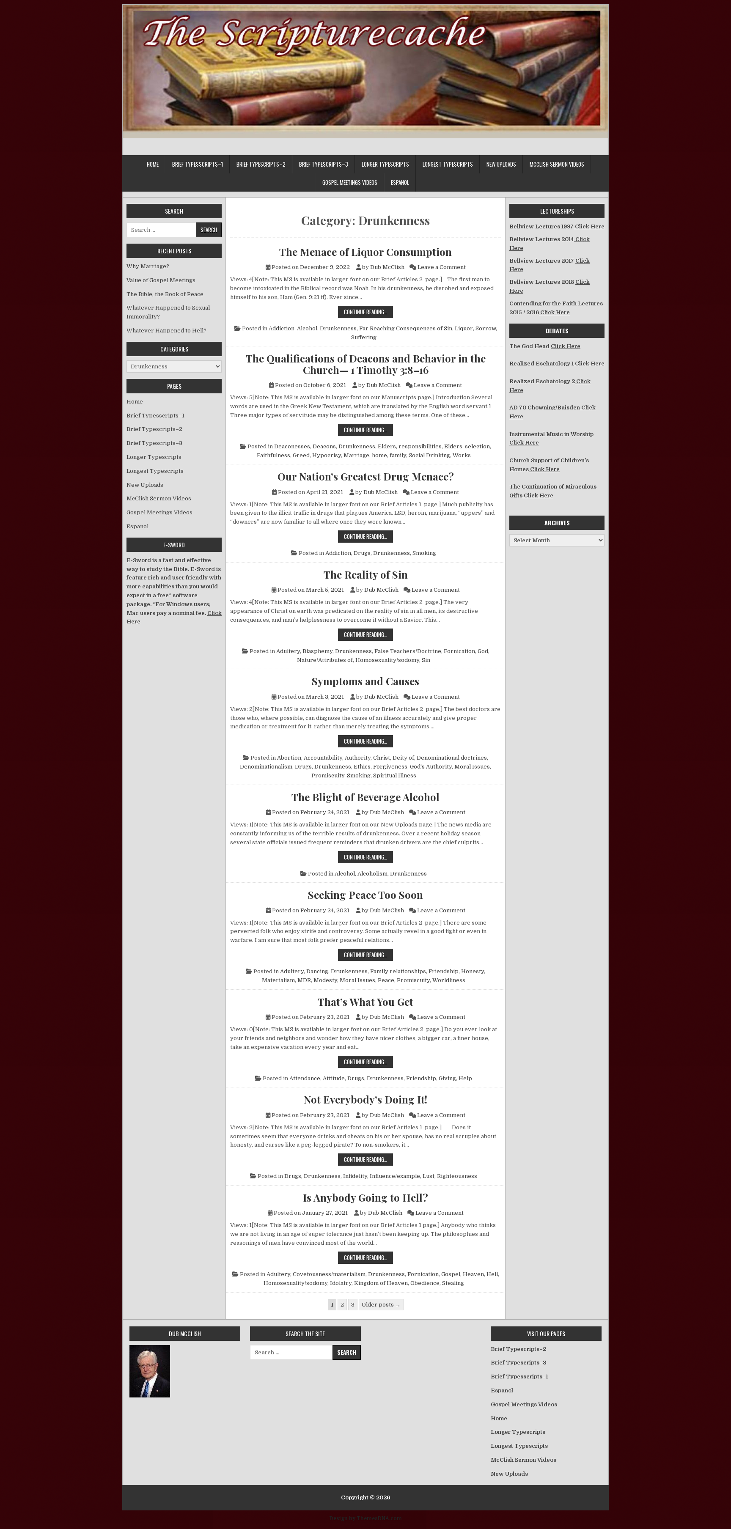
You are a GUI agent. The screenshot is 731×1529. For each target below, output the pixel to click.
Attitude (334, 1078)
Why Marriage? (147, 266)
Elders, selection (467, 446)
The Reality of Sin (366, 574)
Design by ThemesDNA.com (366, 1518)
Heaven (473, 1274)
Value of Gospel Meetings (160, 280)
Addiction (281, 328)
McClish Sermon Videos (557, 164)
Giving (447, 1078)
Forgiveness (390, 766)
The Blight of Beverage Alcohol (365, 796)
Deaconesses (292, 446)
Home (153, 164)
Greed (301, 455)
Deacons (324, 446)
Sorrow (485, 328)
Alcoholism (372, 873)
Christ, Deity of (393, 758)
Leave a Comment (442, 267)
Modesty (325, 980)
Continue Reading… (368, 311)
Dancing (317, 971)
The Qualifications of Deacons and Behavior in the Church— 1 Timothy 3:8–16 (366, 364)
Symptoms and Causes (365, 680)
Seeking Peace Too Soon (365, 894)
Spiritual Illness (394, 775)
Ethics (362, 766)
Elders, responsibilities (410, 446)
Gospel (450, 1274)
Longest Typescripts (448, 164)
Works (462, 455)
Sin (426, 660)
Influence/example (395, 1176)
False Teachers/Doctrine (407, 651)
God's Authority (431, 766)
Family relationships (398, 971)
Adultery (288, 651)
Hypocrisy (326, 455)
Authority (358, 758)
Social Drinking (429, 455)
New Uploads (501, 164)
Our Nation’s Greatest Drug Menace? (366, 476)
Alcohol (307, 328)
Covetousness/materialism (329, 1274)
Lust (428, 1176)
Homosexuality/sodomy (387, 660)
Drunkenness (338, 328)
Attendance (304, 1078)
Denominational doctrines (452, 758)
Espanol (400, 182)
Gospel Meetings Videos (349, 182)
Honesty (472, 971)
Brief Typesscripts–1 (197, 164)
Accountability (323, 758)
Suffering (363, 337)
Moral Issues (472, 766)
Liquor (464, 328)
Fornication (459, 651)
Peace (386, 980)
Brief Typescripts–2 (261, 164)
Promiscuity (327, 775)
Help (465, 1078)
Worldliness (448, 980)
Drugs (362, 553)
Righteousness (457, 1176)
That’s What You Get (365, 1001)
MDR (304, 980)
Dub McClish (387, 267)
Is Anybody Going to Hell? (365, 1197)
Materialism (278, 980)
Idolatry (341, 1283)
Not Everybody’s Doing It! (365, 1099)
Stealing (453, 1283)
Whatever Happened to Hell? (166, 330)
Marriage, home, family (375, 455)
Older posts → (381, 1304)
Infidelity (355, 1176)
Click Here (589, 226)
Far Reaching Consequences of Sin (405, 328)
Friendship (444, 971)
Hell (492, 1274)
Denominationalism (266, 766)
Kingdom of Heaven (381, 1283)
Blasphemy (317, 651)
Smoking (424, 553)
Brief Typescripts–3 (323, 164)
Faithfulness (273, 455)
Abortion (289, 758)
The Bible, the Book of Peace (164, 294)
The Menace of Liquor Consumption (365, 251)
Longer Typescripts (385, 164)
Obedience (425, 1283)
